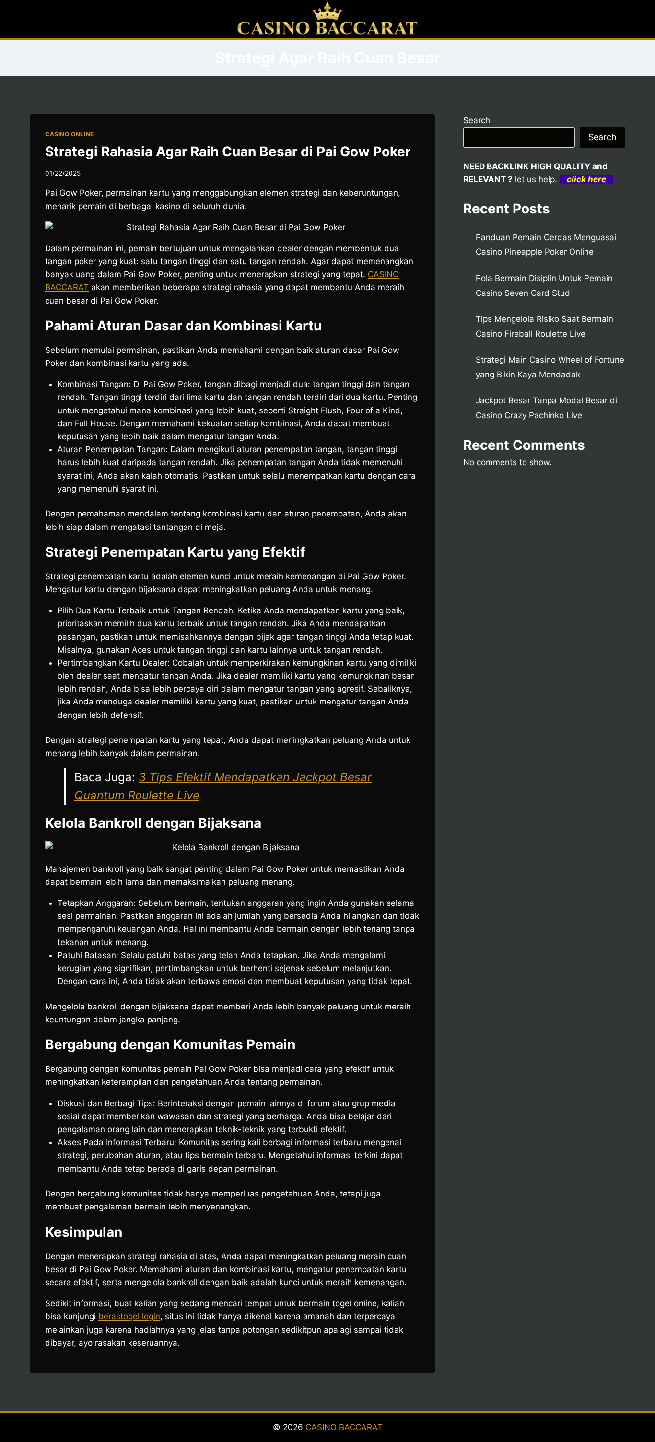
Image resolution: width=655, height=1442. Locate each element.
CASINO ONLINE (69, 134)
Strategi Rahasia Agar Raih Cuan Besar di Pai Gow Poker (227, 151)
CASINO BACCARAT (344, 1427)
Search (476, 120)
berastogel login (129, 1316)
